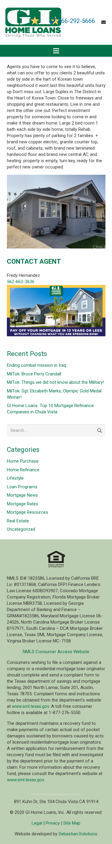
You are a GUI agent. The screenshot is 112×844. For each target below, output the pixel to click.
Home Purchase (23, 461)
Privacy (53, 823)
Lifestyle (15, 478)
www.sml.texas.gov (30, 706)
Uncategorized (21, 529)
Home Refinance (23, 469)
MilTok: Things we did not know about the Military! (55, 382)
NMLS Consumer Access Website (56, 651)
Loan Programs (22, 486)
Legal (37, 823)
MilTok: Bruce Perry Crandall (34, 374)
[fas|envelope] (104, 22)
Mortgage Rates (22, 504)
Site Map (71, 823)
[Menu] (56, 50)
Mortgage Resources (27, 512)
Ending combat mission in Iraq (36, 365)
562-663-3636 (20, 281)
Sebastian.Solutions (78, 834)
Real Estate (18, 521)
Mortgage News (22, 495)
